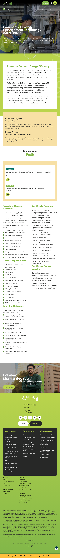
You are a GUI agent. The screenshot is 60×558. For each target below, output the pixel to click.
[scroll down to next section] (30, 52)
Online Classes (44, 454)
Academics (6, 477)
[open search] (51, 3)
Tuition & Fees (6, 491)
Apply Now (29, 377)
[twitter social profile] (30, 418)
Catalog (5, 483)
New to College (27, 442)
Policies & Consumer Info (25, 498)
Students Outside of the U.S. (29, 449)
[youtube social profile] (39, 418)
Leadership (22, 479)
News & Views (22, 487)
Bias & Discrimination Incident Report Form (27, 517)
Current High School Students (29, 438)
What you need (46, 431)
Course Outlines (7, 485)
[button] (56, 548)
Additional (22, 493)
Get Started (9, 387)
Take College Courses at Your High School (47, 450)
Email (30, 412)
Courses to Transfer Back (47, 435)
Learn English (44, 447)
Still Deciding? (44, 457)
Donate (23, 423)
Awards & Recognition (24, 485)
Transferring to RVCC (29, 453)
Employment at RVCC (24, 500)
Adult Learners (27, 435)
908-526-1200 (28, 407)
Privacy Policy (30, 540)
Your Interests (10, 431)
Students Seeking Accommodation (28, 445)
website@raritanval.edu (10, 527)
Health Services (9, 442)
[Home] (4, 9)
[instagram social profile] (35, 418)
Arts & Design (9, 435)
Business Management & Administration (11, 452)
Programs (9, 9)
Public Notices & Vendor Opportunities (25, 496)
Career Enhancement (17, 9)
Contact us (35, 423)
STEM (6, 460)
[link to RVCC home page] (30, 398)
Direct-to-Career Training (47, 437)
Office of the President (25, 483)
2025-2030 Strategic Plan (26, 489)
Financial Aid (6, 493)
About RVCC (22, 477)
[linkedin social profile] (21, 418)
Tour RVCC (29, 382)
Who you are (28, 431)
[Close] (58, 555)
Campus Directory (23, 502)
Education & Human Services (11, 468)
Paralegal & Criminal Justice (11, 456)
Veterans (25, 456)
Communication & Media (10, 448)
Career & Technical (10, 444)
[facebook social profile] (25, 418)
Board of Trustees (23, 481)
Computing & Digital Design (11, 464)
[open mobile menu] (55, 3)
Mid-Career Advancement (44, 443)
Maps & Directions (30, 411)
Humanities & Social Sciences (11, 438)
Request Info (29, 388)
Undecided (8, 472)
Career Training (26, 9)
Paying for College (8, 489)
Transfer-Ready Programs (47, 440)
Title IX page (8, 517)
